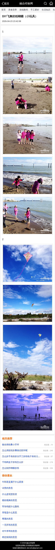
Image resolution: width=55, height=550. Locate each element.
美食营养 (12, 9)
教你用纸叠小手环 (10, 444)
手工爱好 (35, 9)
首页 (3, 9)
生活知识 (46, 9)
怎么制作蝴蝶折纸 (10, 468)
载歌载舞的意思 (9, 500)
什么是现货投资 (9, 494)
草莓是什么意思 (9, 512)
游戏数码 (23, 9)
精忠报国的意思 (9, 537)
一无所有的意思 (9, 525)
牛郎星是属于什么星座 (12, 482)
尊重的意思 (7, 519)
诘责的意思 (7, 488)
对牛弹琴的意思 (9, 531)
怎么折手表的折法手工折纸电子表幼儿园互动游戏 (25, 456)
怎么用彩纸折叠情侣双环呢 (15, 450)
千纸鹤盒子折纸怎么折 (12, 462)
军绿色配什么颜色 (10, 506)
